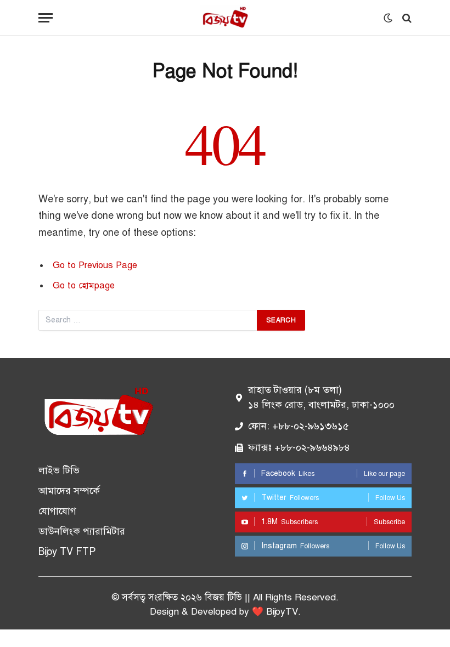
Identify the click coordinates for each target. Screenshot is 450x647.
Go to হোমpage (84, 285)
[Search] (406, 17)
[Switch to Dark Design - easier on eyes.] (388, 18)
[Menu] (45, 17)
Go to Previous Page (95, 265)
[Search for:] (148, 320)
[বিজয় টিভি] (225, 18)
